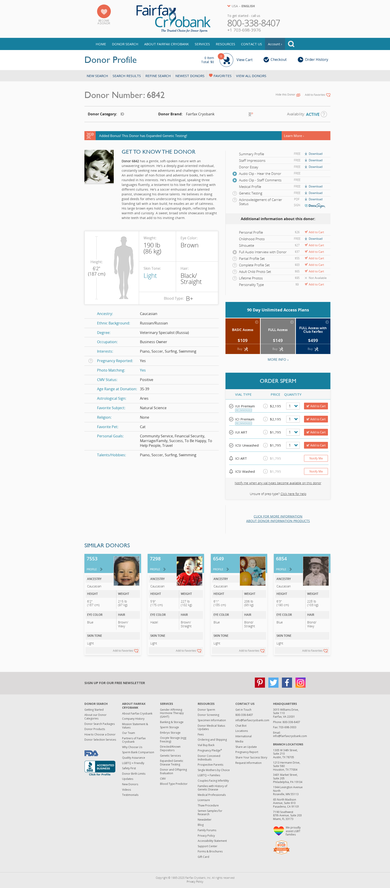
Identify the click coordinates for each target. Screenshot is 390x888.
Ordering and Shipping (212, 740)
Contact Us (251, 44)
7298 (155, 563)
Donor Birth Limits (133, 774)
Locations (241, 731)
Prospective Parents (210, 765)
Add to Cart (316, 232)
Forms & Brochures (210, 851)
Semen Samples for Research (210, 812)
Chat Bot (240, 726)
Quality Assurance (133, 758)
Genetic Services (170, 756)
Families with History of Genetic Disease (212, 788)
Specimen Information (212, 720)
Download (316, 154)
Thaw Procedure (208, 805)
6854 (281, 563)
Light (150, 275)
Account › (275, 44)
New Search (97, 75)
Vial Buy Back (206, 745)
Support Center (207, 846)
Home (101, 44)
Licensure (204, 800)
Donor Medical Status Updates (211, 727)
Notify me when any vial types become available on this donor (278, 483)
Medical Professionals (212, 795)
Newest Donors (189, 75)
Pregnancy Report (246, 752)
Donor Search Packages (99, 724)
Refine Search (158, 75)
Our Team (128, 733)
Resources (225, 44)
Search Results (127, 75)
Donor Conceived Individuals (209, 757)
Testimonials (130, 795)
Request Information (248, 763)
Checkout (279, 59)
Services (202, 44)
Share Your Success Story (251, 757)
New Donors (130, 784)
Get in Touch (243, 710)
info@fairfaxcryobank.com (252, 720)
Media (239, 741)
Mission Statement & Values (135, 726)
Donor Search (125, 44)
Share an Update (246, 747)
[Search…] (291, 44)
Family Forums (207, 830)
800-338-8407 (244, 715)
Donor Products (94, 729)
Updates (127, 779)
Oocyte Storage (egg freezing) (173, 739)
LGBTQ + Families (209, 775)
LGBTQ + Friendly (133, 763)
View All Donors (251, 75)
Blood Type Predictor (174, 784)
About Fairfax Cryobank (166, 44)
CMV (163, 779)
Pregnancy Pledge (210, 750)
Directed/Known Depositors (170, 748)
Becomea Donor (104, 22)
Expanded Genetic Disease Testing (171, 762)
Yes (143, 370)
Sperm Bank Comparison (138, 752)
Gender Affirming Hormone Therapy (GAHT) (172, 713)
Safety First (129, 768)
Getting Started (94, 710)
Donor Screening (208, 715)
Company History (133, 719)
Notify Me (316, 458)
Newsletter (204, 820)
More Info (277, 359)
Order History (316, 59)
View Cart (227, 59)
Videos (126, 790)
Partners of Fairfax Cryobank (134, 740)
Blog (201, 825)
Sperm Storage (169, 727)
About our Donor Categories (95, 716)
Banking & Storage (171, 722)
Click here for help (293, 494)
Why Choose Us (132, 747)
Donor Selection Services (100, 740)
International (243, 736)
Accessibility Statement (212, 841)
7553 (92, 563)
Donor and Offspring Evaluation (173, 771)
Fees (201, 734)
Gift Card (203, 857)
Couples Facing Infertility (213, 781)
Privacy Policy (206, 836)
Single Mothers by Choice (214, 770)
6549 (218, 563)
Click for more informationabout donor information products (278, 518)
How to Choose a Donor (100, 734)
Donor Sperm (206, 710)
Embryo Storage (170, 733)
